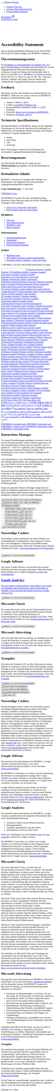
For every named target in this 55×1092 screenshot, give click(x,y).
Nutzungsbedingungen (29, 548)
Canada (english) (25, 289)
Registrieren (6, 17)
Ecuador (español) (26, 306)
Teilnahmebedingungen (16, 238)
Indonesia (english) (40, 320)
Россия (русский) (45, 359)
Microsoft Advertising (13, 521)
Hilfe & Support (13, 227)
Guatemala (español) (44, 313)
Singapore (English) (28, 373)
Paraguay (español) (43, 354)
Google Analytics (12, 515)
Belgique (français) (27, 282)
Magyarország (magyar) (39, 335)
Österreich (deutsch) (36, 349)
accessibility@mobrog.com (24, 105)
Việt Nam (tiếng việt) (31, 400)
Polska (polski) (22, 361)
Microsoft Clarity (12, 518)
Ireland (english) (24, 323)
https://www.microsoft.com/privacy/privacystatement (23, 968)
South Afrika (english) (32, 378)
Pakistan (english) (26, 352)
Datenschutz (11, 240)
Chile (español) (29, 294)
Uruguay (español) (27, 390)
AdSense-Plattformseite (34, 797)
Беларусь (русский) (30, 277)
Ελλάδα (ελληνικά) (28, 311)
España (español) (41, 308)
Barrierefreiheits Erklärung (17, 245)
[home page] (11, 2)
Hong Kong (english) (31, 315)
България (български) (33, 287)
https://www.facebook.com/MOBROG (32, 112)
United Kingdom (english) (37, 388)
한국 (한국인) (27, 405)
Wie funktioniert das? (15, 222)
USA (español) (35, 393)
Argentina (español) (37, 272)
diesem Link (11, 743)
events (39, 834)
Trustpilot (9, 524)
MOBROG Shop (13, 225)
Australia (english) (27, 274)
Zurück (22, 527)
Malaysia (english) (27, 337)
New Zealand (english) (33, 344)
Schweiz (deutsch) (27, 369)
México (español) (40, 340)
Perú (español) (21, 357)
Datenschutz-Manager (15, 242)
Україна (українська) (31, 398)
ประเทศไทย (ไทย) (39, 409)
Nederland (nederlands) (33, 342)
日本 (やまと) (22, 402)
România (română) (35, 366)
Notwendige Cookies (13, 509)
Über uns (10, 220)
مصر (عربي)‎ (34, 414)
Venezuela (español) (29, 395)
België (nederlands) (28, 279)
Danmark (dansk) (25, 301)
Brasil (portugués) (41, 284)
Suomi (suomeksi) (26, 381)
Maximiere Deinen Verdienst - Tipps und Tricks (26, 260)
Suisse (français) (36, 371)
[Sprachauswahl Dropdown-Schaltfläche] (2, 422)
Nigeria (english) (25, 347)
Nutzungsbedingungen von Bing (15, 648)
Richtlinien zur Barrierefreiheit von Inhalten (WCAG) (27, 65)
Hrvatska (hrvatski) (27, 318)
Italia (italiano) (29, 325)
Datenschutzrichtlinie (10, 769)
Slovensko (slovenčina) (33, 376)
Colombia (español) (28, 296)
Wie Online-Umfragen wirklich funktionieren (25, 258)
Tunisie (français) (40, 383)
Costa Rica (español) (30, 299)
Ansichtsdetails (28, 555)
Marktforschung (13, 255)
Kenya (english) (24, 330)
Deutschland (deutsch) (32, 303)
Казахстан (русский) (31, 328)
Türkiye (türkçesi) (27, 385)
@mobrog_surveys (23, 114)
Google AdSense (12, 512)
